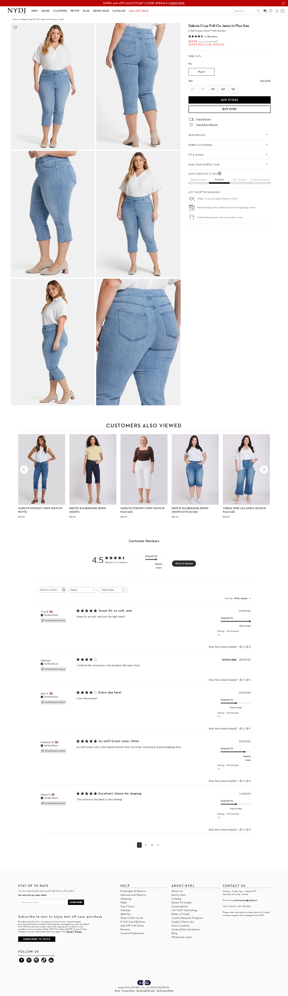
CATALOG (119, 11)
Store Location (180, 925)
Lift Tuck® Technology (185, 910)
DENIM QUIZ (101, 11)
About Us (177, 891)
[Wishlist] (270, 10)
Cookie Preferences (132, 933)
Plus (201, 71)
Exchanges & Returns (133, 891)
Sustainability (180, 906)
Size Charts (127, 906)
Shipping (125, 898)
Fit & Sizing (196, 154)
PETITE (75, 11)
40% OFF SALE (138, 11)
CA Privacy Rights (164, 990)
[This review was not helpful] (247, 647)
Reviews (125, 929)
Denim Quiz (179, 895)
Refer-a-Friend (180, 914)
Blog (174, 933)
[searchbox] (49, 589)
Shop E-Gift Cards (131, 918)
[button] (24, 469)
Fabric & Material (200, 144)
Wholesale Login (182, 937)
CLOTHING (60, 11)
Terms (117, 990)
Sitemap (125, 910)
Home (15, 19)
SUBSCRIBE (76, 902)
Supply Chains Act (183, 921)
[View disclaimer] (283, 3)
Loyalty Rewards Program (187, 918)
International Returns (133, 895)
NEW (35, 11)
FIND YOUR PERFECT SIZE (204, 164)
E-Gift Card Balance (132, 921)
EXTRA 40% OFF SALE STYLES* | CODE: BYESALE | (144, 3)
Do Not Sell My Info (145, 990)
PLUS (86, 11)
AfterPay (125, 914)
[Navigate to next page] (158, 845)
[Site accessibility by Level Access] (144, 983)
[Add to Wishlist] (15, 27)
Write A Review (184, 563)
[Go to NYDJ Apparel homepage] (17, 11)
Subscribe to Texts (36, 939)
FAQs (123, 902)
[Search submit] (258, 11)
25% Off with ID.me (132, 925)
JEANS (45, 11)
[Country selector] (265, 11)
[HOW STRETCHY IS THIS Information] (219, 173)
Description (196, 135)
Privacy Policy (128, 990)
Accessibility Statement (186, 929)
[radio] (192, 89)
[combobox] (82, 590)
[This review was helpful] (241, 647)
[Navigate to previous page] (133, 845)
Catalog (176, 898)
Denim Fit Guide (181, 902)
